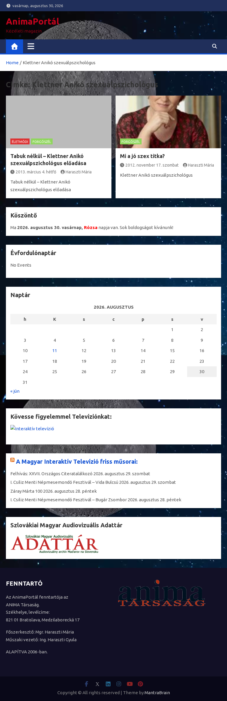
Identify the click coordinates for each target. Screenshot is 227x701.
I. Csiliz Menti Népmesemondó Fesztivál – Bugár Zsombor (68, 499)
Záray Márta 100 (26, 491)
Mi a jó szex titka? (142, 156)
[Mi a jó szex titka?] (168, 122)
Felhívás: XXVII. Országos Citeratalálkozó (51, 473)
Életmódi (20, 142)
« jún (15, 391)
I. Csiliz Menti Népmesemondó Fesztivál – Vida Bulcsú (64, 482)
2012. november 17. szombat (152, 165)
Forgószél (42, 142)
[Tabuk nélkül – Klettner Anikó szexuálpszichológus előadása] (58, 122)
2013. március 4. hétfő (36, 172)
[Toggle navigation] (31, 46)
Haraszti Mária (79, 172)
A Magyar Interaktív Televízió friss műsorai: (77, 461)
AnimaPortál (32, 21)
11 (54, 350)
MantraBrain (157, 692)
